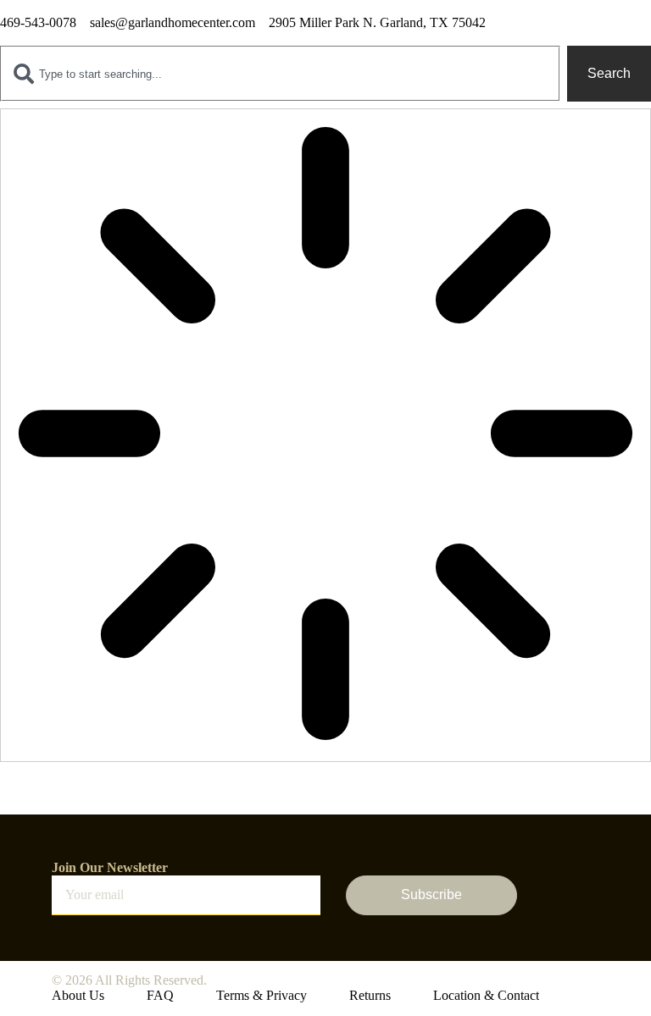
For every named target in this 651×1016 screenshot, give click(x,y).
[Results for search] (325, 435)
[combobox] (280, 74)
